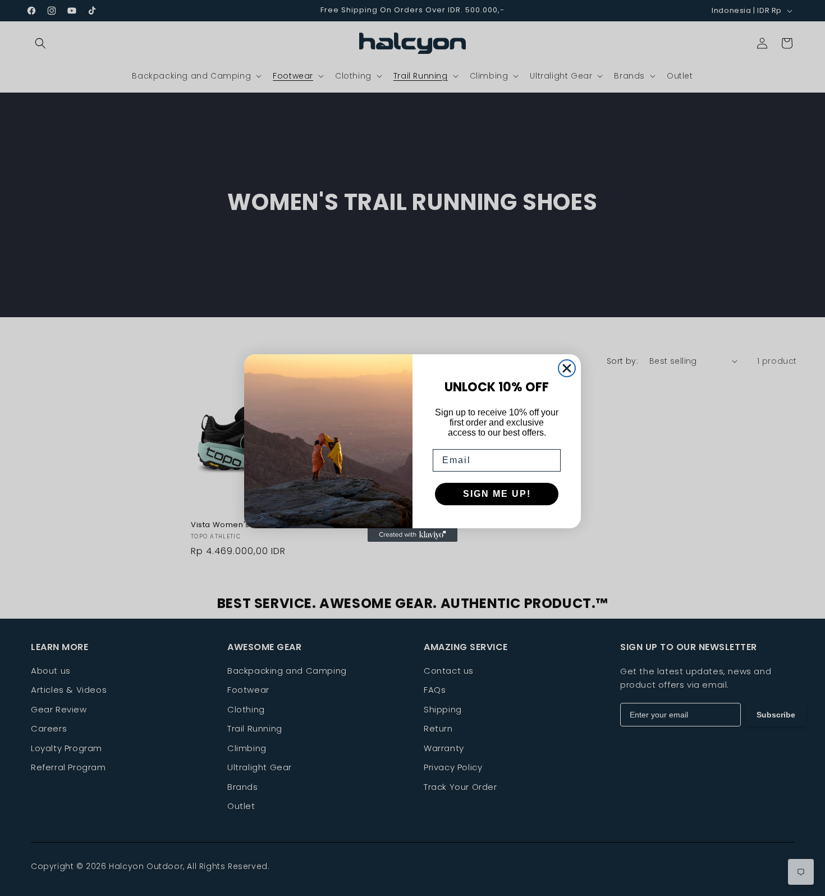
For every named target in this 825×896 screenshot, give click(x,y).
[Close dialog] (566, 368)
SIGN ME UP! (497, 494)
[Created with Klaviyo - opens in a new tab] (412, 535)
